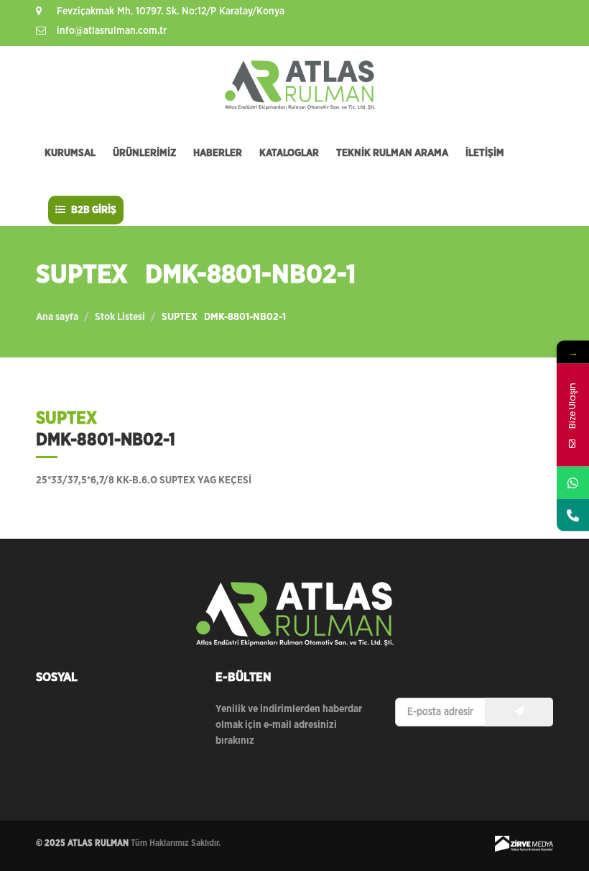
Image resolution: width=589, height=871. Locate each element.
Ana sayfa (57, 317)
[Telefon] (573, 514)
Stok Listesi (120, 317)
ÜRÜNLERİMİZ (144, 153)
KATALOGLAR (289, 153)
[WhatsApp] (573, 482)
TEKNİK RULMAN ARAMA (392, 153)
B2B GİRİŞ (92, 210)
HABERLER (217, 153)
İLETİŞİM (484, 153)
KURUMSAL (70, 153)
